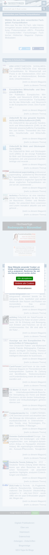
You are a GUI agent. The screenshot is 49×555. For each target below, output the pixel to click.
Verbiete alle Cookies (24, 283)
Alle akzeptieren (24, 278)
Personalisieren (24, 288)
